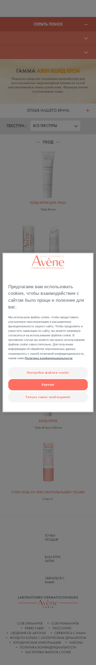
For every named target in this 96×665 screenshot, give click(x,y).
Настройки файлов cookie (48, 372)
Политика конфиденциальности (49, 358)
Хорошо (48, 384)
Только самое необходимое (48, 396)
